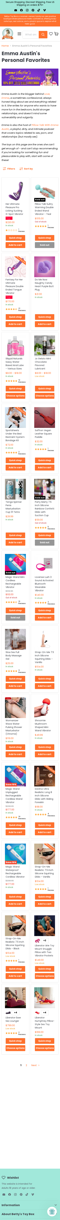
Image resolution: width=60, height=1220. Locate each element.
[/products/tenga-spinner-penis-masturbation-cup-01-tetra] (15, 489)
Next (34, 1065)
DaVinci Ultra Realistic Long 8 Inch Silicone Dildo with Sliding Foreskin (44, 795)
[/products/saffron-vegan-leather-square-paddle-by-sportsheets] (44, 417)
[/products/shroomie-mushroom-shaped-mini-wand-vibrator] (44, 707)
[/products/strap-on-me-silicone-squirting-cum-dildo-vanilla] (44, 639)
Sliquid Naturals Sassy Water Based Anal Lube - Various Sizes (15, 363)
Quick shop (15, 237)
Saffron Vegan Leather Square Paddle (43, 434)
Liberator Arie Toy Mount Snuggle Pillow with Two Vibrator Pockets (44, 950)
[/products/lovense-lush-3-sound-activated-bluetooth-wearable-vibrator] (44, 564)
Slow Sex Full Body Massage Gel (14, 655)
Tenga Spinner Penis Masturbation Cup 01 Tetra (14, 507)
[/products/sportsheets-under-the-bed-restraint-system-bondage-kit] (15, 417)
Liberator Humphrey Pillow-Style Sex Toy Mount (44, 1022)
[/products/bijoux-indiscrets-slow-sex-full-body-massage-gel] (15, 639)
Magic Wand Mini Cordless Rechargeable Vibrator (15, 582)
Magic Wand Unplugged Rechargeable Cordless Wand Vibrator (14, 795)
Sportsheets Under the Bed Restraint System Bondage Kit (15, 435)
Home (5, 45)
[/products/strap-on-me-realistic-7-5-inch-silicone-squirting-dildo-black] (15, 925)
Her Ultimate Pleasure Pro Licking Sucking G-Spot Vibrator (14, 209)
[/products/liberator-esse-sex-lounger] (15, 997)
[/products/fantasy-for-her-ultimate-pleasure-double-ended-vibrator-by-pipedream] (15, 266)
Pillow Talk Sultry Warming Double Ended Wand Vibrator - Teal (44, 209)
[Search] (43, 34)
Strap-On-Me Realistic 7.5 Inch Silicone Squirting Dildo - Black (15, 943)
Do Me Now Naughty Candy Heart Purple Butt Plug (44, 284)
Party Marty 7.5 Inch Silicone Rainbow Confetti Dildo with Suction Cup (44, 508)
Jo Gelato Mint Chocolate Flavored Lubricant (43, 363)
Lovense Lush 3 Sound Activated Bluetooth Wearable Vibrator (44, 583)
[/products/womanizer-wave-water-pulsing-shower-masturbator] (15, 707)
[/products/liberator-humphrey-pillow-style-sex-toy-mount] (44, 997)
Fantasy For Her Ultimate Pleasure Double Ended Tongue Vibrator (15, 286)
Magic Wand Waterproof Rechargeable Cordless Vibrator (15, 871)
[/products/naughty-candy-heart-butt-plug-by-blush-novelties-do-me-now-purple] (44, 266)
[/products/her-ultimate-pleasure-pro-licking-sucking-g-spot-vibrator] (15, 191)
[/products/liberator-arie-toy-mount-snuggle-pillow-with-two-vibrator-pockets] (44, 925)
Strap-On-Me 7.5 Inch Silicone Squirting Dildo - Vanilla (44, 657)
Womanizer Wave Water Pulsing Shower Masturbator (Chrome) (14, 727)
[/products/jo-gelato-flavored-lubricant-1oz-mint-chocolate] (44, 345)
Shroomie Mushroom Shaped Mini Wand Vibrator (43, 725)
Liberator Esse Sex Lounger (13, 1019)
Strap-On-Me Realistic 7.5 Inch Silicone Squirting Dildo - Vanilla (44, 871)
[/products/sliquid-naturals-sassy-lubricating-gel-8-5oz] (15, 345)
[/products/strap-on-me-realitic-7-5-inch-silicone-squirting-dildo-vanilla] (44, 854)
